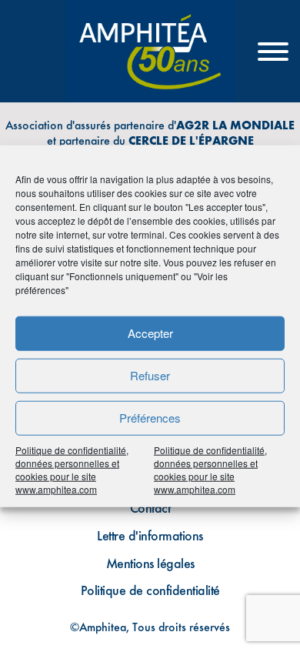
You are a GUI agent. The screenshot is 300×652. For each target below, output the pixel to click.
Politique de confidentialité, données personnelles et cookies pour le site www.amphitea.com (71, 469)
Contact (150, 508)
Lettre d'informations (150, 535)
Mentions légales (150, 563)
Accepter (150, 333)
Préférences (150, 418)
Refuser (150, 375)
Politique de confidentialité (150, 590)
